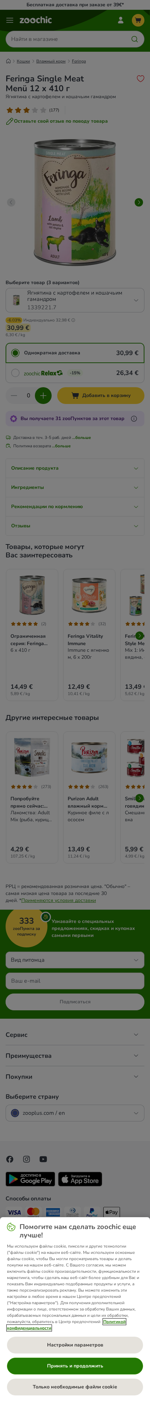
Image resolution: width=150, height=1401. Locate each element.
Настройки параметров (75, 1345)
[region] (75, 1309)
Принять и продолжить (75, 1366)
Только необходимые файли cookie (75, 1387)
